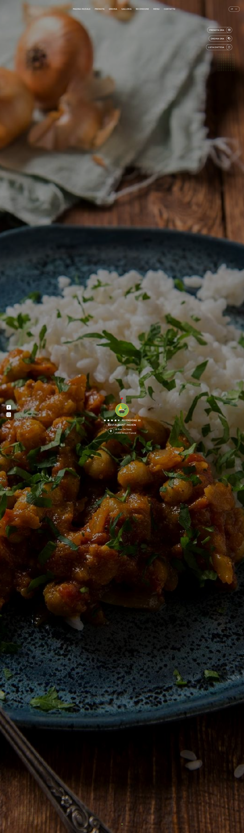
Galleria (126, 9)
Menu (156, 9)
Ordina (113, 9)
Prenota (100, 9)
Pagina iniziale (81, 9)
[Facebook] (8, 407)
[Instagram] (8, 414)
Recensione (142, 9)
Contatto (169, 9)
